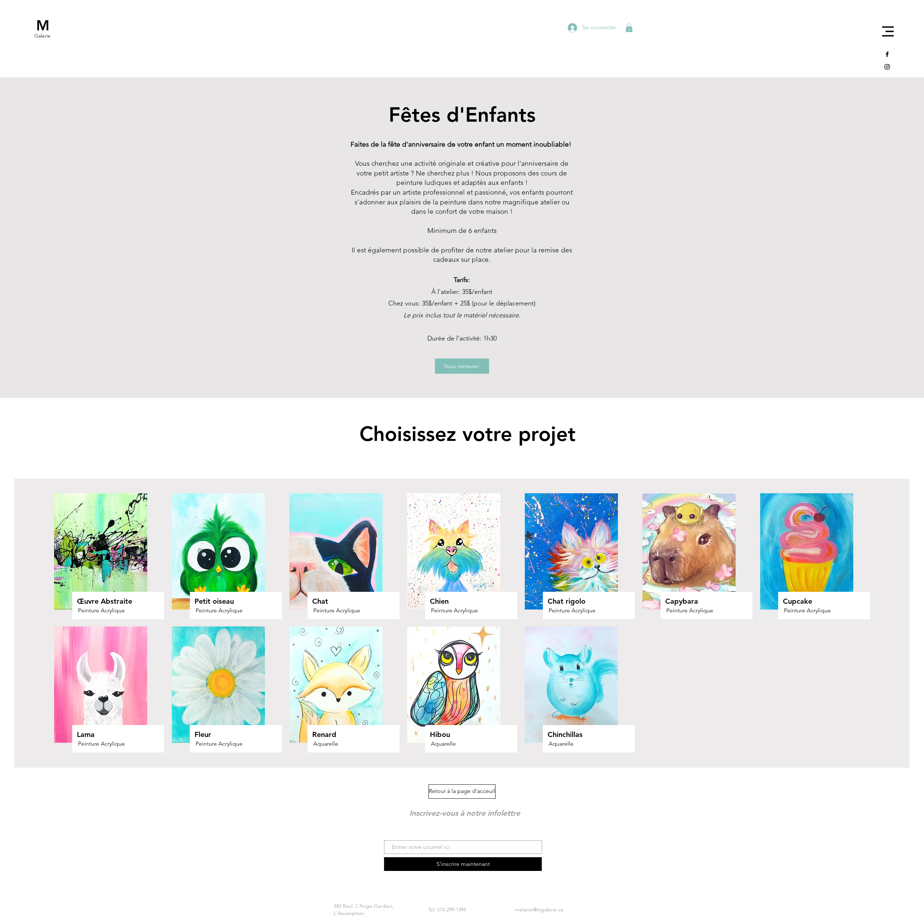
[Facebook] (887, 54)
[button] (888, 31)
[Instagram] (887, 66)
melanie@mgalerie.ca (539, 909)
